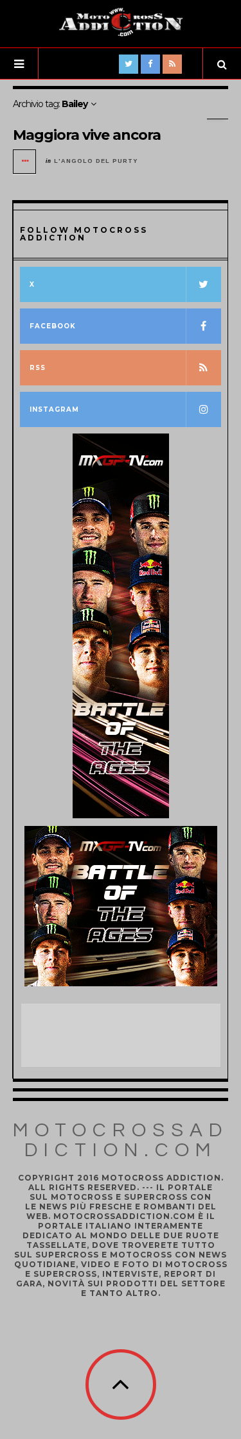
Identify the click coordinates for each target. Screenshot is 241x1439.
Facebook (53, 326)
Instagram (54, 409)
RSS (38, 368)
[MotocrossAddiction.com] (121, 22)
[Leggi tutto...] (25, 161)
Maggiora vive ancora (87, 135)
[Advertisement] (124, 1036)
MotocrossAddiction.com (120, 1140)
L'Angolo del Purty (96, 161)
